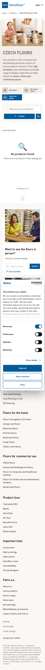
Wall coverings (10, 552)
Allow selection (22, 376)
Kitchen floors (10, 433)
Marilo (6, 508)
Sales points (9, 556)
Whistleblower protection (15, 609)
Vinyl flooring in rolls (13, 398)
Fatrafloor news (10, 561)
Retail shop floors (11, 487)
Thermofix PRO (10, 504)
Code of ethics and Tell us (15, 613)
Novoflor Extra (10, 522)
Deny (22, 385)
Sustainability (9, 565)
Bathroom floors (11, 437)
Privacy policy (8, 626)
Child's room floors (12, 446)
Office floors (9, 462)
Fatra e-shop (9, 595)
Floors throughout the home (17, 419)
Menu (38, 5)
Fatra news (8, 600)
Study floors (9, 442)
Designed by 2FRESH (11, 638)
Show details (31, 360)
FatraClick (7, 513)
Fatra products (10, 591)
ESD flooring (9, 403)
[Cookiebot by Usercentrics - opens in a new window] (31, 283)
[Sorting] (38, 116)
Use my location (15, 271)
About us (7, 586)
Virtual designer (11, 570)
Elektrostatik (9, 531)
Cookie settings (9, 631)
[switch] (38, 334)
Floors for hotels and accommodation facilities (21, 481)
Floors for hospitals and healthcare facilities (20, 473)
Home (4, 13)
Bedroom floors (10, 428)
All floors (13, 13)
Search (35, 266)
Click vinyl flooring (11, 394)
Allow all (22, 368)
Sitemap (6, 621)
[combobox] (17, 266)
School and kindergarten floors (18, 467)
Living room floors (11, 424)
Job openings (9, 604)
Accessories (8, 547)
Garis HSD (7, 527)
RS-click (6, 517)
